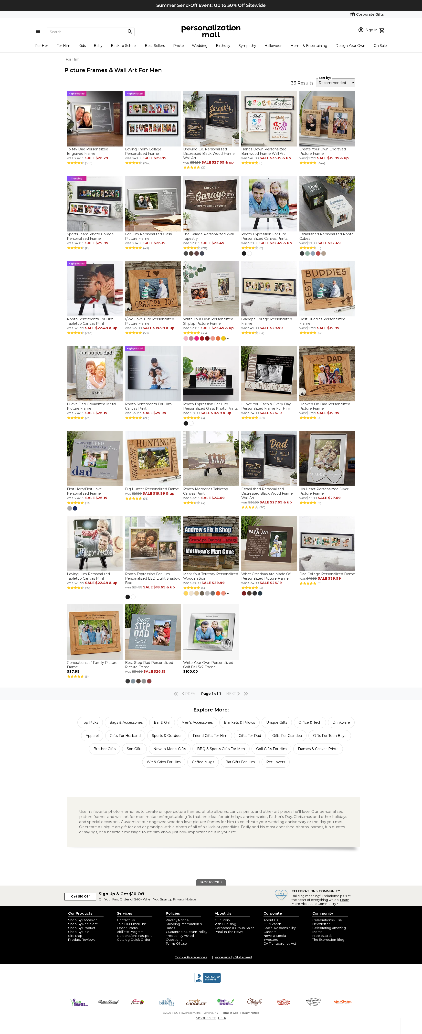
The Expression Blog (328, 939)
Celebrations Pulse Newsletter (327, 922)
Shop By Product (81, 928)
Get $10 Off (80, 896)
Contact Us (126, 920)
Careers (270, 932)
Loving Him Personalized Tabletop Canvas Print (88, 576)
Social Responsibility (280, 928)
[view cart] (382, 29)
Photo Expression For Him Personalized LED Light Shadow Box (152, 578)
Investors (271, 939)
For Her (41, 45)
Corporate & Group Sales (234, 928)
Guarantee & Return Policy (186, 932)
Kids (82, 45)
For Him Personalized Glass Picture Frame (148, 236)
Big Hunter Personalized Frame (152, 489)
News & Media (275, 936)
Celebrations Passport (134, 936)
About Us (271, 920)
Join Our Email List (131, 924)
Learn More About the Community (320, 902)
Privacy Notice (184, 899)
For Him (63, 45)
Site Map (75, 936)
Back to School (124, 45)
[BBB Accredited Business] (207, 982)
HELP (222, 1018)
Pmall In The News (229, 932)
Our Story (222, 920)
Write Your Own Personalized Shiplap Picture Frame (208, 321)
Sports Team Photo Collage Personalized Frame (90, 236)
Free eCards (322, 936)
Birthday (223, 45)
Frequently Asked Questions (180, 937)
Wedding (200, 45)
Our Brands (272, 924)
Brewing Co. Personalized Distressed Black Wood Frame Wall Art (209, 153)
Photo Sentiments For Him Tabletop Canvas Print (90, 321)
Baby (98, 45)
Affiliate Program (130, 932)
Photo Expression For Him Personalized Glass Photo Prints (210, 406)
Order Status (127, 928)
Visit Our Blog (225, 924)
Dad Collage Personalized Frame (327, 574)
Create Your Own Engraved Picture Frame (322, 151)
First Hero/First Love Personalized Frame (84, 491)
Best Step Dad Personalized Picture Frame (149, 664)
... (227, 337)
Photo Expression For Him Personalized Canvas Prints (264, 236)
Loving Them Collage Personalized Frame (143, 151)
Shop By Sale (78, 932)
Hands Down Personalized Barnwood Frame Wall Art (263, 151)
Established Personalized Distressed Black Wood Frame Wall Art (267, 493)
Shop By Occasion (82, 920)
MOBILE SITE (206, 1018)
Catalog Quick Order (133, 939)
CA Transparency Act (280, 943)
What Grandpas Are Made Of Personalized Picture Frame (265, 576)
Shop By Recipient (83, 924)
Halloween (273, 45)
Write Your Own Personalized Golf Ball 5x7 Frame (208, 664)
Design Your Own (350, 45)
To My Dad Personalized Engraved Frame (87, 151)
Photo (178, 45)
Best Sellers (155, 45)
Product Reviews (81, 939)
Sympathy (247, 45)
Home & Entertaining (309, 45)
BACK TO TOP (210, 882)
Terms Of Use (176, 943)
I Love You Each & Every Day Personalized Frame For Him (266, 406)
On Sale (380, 45)
